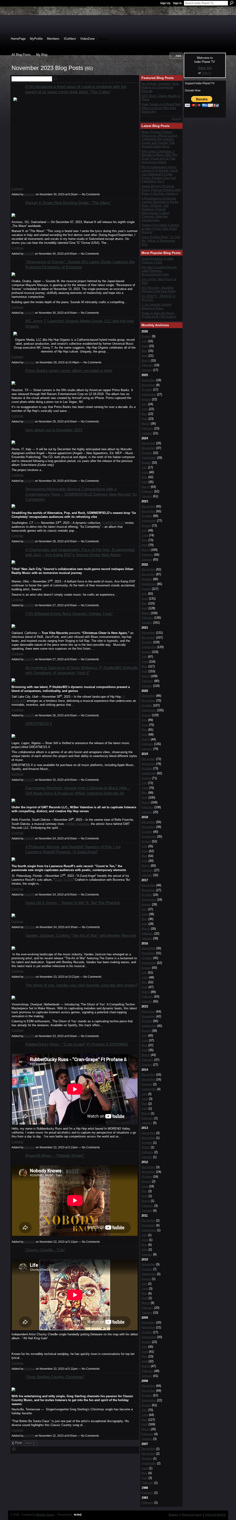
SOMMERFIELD (113, 523)
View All (176, 119)
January (147, 370)
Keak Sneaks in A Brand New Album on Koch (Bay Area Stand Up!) (161, 108)
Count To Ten (63, 879)
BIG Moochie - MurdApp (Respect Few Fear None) (159, 289)
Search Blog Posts (55, 79)
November (148, 385)
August (146, 336)
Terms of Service (215, 1514)
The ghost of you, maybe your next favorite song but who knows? (81, 985)
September (149, 394)
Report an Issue (192, 1514)
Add (178, 55)
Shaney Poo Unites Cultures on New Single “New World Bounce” (160, 228)
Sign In (177, 3)
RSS (14, 1449)
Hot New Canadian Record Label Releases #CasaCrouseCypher (159, 270)
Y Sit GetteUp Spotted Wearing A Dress (156, 306)
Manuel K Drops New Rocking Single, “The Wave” (68, 202)
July (144, 341)
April (145, 355)
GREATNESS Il (38, 723)
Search (231, 3)
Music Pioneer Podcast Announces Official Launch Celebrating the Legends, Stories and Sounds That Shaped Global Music (159, 139)
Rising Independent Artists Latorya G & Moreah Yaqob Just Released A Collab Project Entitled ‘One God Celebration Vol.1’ (160, 174)
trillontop (29, 194)
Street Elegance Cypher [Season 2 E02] (157, 260)
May (144, 351)
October (147, 389)
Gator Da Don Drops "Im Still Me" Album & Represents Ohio (161, 240)
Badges (173, 1514)
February (147, 365)
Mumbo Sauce (45, 1514)
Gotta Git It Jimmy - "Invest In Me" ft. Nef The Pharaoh (72, 902)
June (145, 346)
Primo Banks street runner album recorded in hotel (68, 370)
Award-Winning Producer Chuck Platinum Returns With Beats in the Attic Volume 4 (161, 189)
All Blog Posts (21, 54)
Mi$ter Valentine (78, 824)
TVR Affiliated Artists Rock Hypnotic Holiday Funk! (68, 613)
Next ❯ (30, 1443)
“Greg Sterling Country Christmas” (55, 1377)
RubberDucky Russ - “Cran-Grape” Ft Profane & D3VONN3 (76, 1044)
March (146, 360)
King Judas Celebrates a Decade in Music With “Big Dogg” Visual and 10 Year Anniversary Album (159, 157)
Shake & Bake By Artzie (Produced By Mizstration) (159, 315)
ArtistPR (29, 253)
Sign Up (165, 3)
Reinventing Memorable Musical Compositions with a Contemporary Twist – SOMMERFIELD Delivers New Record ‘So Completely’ (81, 494)
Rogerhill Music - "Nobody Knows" (54, 1155)
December (148, 380)
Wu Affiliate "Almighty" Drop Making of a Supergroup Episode (160, 87)
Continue (17, 188)
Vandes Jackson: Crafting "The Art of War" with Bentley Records (80, 935)
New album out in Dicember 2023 (53, 430)
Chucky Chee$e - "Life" (45, 1250)
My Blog (41, 54)
